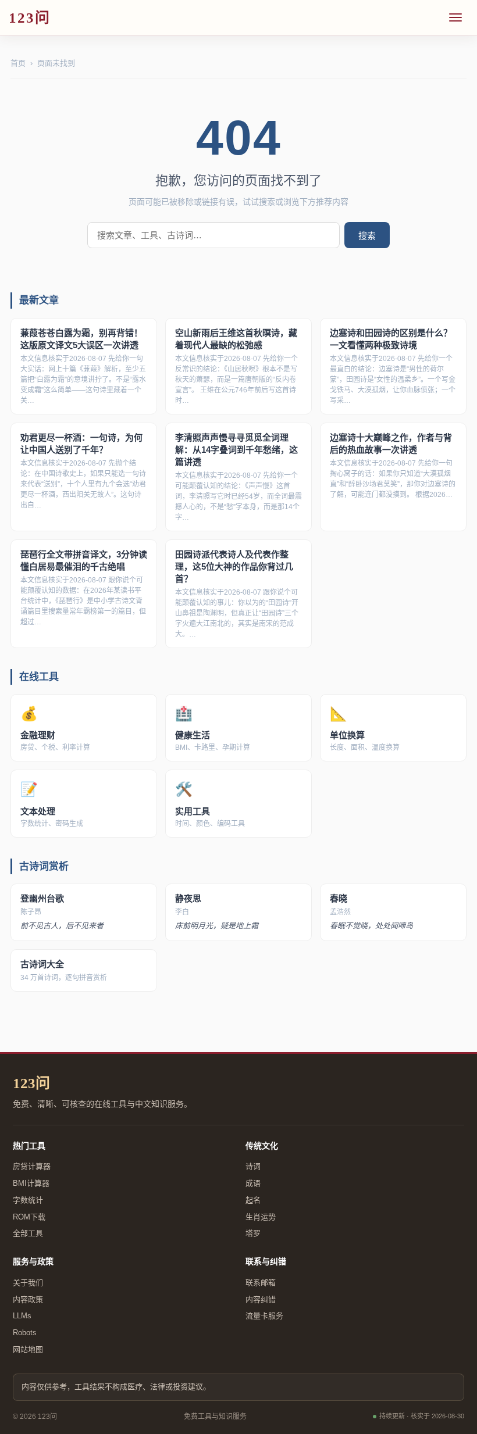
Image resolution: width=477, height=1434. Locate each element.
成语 (253, 1183)
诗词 (253, 1166)
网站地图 (28, 1349)
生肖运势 (260, 1217)
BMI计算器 (31, 1183)
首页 (18, 63)
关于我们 (28, 1282)
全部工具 (28, 1233)
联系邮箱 (260, 1282)
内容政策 (28, 1299)
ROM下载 (29, 1217)
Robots (25, 1332)
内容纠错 (260, 1299)
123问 (31, 1083)
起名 (253, 1200)
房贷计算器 (32, 1166)
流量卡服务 (264, 1315)
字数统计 (28, 1200)
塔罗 (253, 1233)
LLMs (22, 1315)
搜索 (367, 236)
